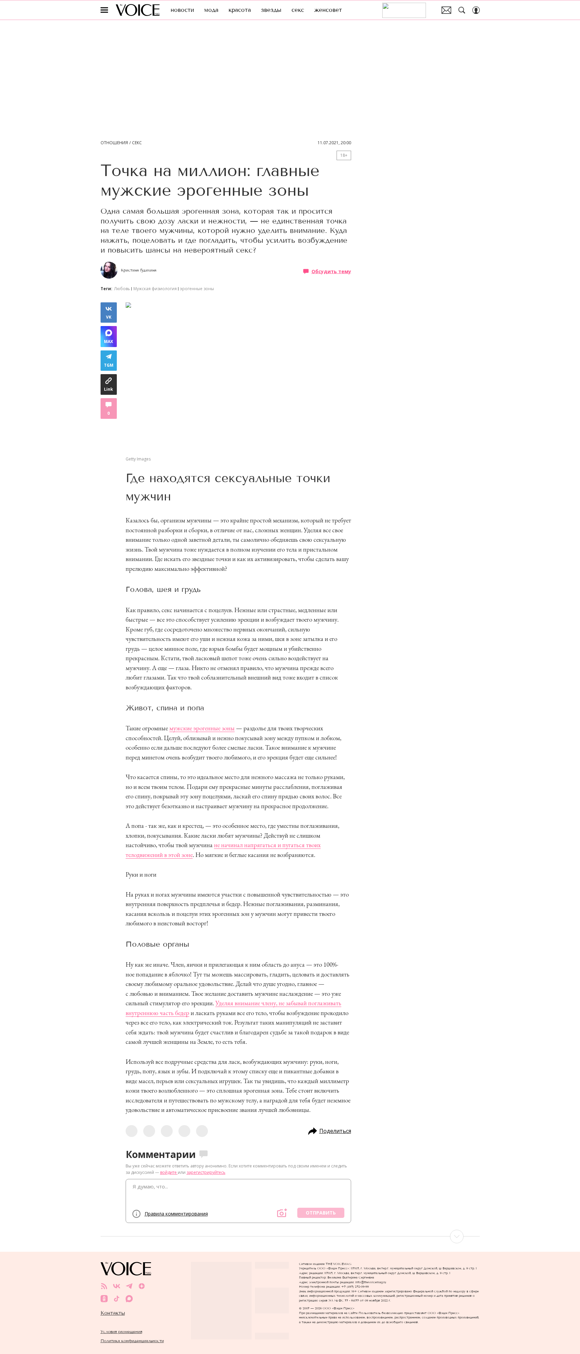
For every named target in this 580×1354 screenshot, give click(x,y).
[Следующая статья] (290, 1236)
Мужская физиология (155, 289)
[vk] (116, 1286)
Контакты (113, 1313)
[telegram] (129, 1286)
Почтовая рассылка (446, 10)
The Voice (137, 10)
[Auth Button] (476, 10)
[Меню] (104, 10)
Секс (137, 143)
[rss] (104, 1286)
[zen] (141, 1286)
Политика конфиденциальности (132, 1340)
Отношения (114, 143)
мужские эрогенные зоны (202, 728)
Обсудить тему (331, 271)
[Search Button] (462, 10)
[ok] (104, 1298)
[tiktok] (116, 1298)
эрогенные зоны (197, 289)
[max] (129, 1298)
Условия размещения (121, 1331)
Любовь (122, 289)
